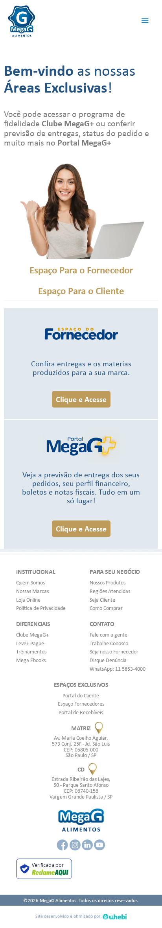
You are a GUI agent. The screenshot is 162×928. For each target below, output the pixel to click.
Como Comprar (106, 607)
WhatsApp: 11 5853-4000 (117, 668)
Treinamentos (31, 651)
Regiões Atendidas (110, 591)
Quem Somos (30, 582)
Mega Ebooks (31, 660)
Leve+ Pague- (31, 643)
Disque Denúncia (108, 660)
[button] (81, 399)
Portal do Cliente (81, 695)
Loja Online (28, 599)
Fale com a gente (108, 634)
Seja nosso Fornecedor (114, 651)
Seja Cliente (102, 599)
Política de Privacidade (41, 607)
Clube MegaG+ (32, 634)
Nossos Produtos (107, 582)
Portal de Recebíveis (81, 712)
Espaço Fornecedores (81, 703)
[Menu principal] (145, 21)
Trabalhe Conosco (109, 643)
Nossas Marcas (32, 591)
